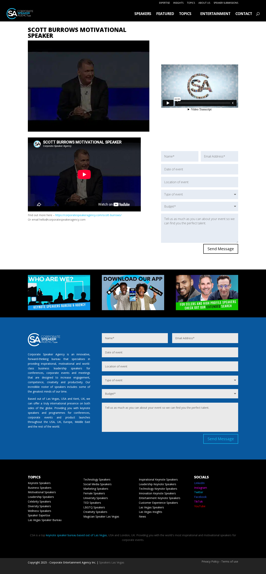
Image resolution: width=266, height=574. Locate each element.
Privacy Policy (210, 561)
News (142, 516)
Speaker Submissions (226, 3)
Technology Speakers (96, 479)
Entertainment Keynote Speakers (159, 498)
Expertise (164, 3)
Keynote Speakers (39, 483)
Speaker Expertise (39, 515)
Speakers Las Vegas (111, 562)
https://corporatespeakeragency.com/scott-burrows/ (88, 215)
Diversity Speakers (39, 506)
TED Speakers (92, 502)
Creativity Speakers (95, 512)
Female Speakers (94, 493)
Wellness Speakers (39, 511)
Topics (191, 3)
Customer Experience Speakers (158, 502)
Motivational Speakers (42, 492)
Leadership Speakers (41, 497)
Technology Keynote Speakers (158, 488)
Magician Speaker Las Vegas (101, 516)
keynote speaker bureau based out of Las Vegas (76, 535)
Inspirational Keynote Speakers (158, 479)
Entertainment (215, 14)
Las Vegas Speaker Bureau (45, 520)
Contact (243, 14)
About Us (204, 3)
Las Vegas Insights (150, 512)
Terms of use (229, 561)
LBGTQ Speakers (94, 507)
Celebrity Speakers (39, 501)
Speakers (142, 14)
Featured (165, 14)
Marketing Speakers (95, 488)
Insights (178, 3)
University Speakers (95, 498)
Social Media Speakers (97, 484)
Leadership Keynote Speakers (157, 484)
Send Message (221, 248)
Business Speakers (39, 487)
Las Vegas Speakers (151, 507)
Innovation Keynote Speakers (157, 493)
